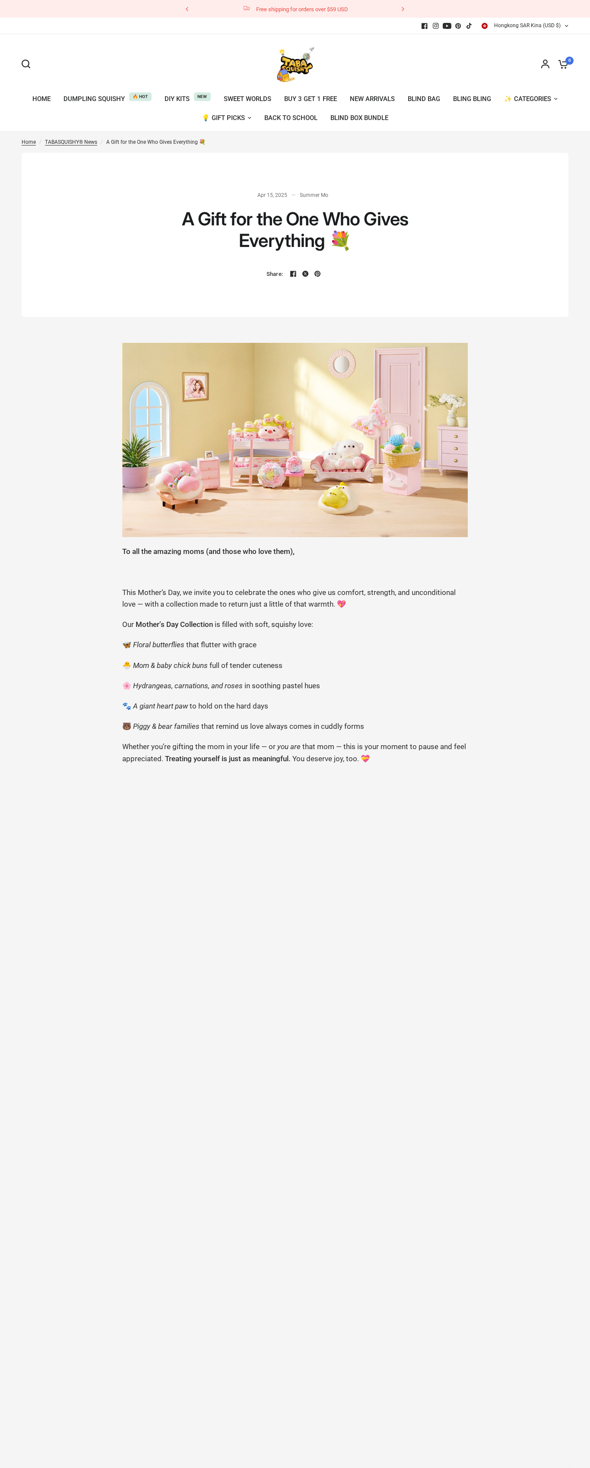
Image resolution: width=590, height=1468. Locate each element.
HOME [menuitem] (41, 99)
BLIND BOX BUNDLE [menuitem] (359, 118)
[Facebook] (424, 26)
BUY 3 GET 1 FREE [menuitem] (310, 99)
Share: (274, 274)
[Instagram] (435, 26)
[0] (561, 63)
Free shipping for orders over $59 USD (302, 9)
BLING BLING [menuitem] (472, 99)
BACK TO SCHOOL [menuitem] (290, 118)
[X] (305, 274)
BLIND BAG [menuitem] (424, 99)
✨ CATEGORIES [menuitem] (527, 99)
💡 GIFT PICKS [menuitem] (223, 118)
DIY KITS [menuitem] (177, 99)
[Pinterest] (458, 26)
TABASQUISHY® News (71, 142)
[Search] (28, 64)
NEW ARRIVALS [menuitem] (372, 99)
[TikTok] (469, 26)
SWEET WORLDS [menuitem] (247, 99)
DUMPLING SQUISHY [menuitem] (94, 99)
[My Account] (545, 63)
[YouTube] (447, 26)
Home (29, 142)
